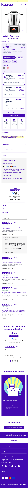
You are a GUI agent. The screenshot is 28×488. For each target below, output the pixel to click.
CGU (10, 52)
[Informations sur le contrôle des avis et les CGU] (22, 195)
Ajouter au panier (14, 115)
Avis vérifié (5, 224)
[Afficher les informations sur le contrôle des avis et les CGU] (22, 340)
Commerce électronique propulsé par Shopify (15, 484)
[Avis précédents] (3, 352)
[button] (22, 4)
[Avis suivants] (25, 352)
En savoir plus (5, 132)
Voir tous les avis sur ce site (15, 199)
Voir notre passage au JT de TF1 (17, 1)
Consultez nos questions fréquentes (14, 427)
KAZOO (5, 484)
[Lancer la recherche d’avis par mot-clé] (26, 218)
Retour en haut (14, 440)
